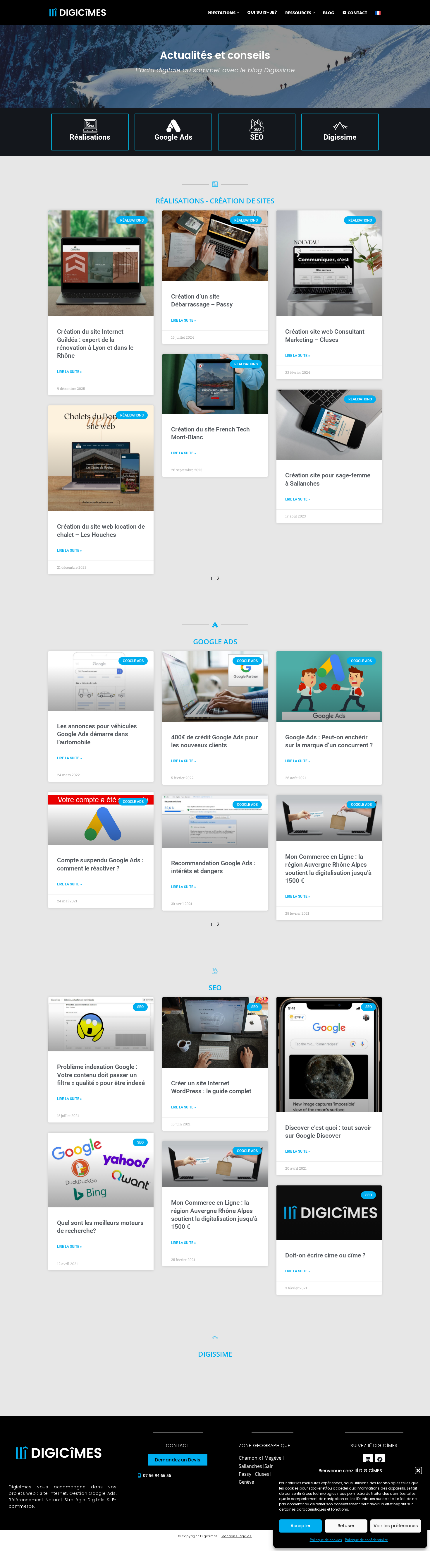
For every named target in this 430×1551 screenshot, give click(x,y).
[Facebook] (380, 1459)
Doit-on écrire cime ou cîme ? (325, 1255)
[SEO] (257, 126)
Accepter (300, 1526)
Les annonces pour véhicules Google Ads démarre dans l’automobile (97, 734)
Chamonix (250, 1458)
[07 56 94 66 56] (139, 1475)
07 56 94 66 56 (157, 1475)
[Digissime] (340, 126)
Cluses (262, 1474)
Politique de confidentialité (366, 1539)
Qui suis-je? (262, 12)
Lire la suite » (69, 372)
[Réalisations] (90, 126)
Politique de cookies (326, 1539)
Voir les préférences (396, 1526)
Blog (328, 13)
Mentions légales (236, 1536)
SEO (257, 137)
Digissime (340, 137)
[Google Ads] (173, 126)
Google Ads (173, 137)
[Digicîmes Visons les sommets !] (77, 12)
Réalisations (90, 137)
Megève (272, 1458)
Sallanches (250, 1466)
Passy (245, 1474)
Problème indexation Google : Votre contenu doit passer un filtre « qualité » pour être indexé (101, 1074)
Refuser (346, 1526)
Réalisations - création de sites (215, 200)
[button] (418, 1470)
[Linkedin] (368, 1459)
